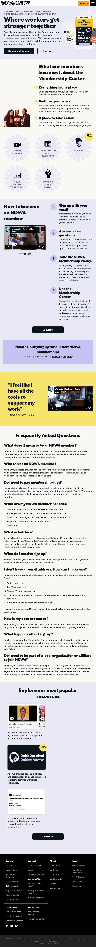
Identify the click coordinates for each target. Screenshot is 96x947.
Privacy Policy (41, 943)
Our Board (54, 870)
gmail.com (18, 583)
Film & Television (79, 877)
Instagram (16, 926)
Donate (84, 3)
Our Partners (55, 874)
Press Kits (76, 886)
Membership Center (36, 919)
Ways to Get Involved (15, 890)
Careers (53, 883)
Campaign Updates (36, 874)
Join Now (48, 329)
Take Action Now (13, 895)
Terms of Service (53, 943)
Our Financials (56, 879)
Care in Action (12, 899)
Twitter (7, 926)
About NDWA (55, 865)
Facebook (11, 926)
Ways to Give (11, 870)
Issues (30, 870)
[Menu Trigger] (93, 3)
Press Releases (78, 865)
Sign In (47, 51)
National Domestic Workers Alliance (17, 1)
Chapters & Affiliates (14, 916)
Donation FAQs (12, 881)
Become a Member (19, 51)
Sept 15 (67, 356)
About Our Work (34, 865)
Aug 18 (56, 356)
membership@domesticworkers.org (64, 609)
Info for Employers (36, 898)
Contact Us (55, 888)
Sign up (65, 205)
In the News (77, 881)
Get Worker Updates (14, 921)
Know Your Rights (13, 912)
